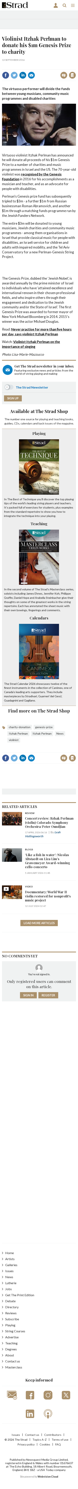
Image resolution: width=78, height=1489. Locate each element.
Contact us (12, 1361)
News (60, 733)
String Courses (15, 1331)
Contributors (52, 1434)
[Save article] (72, 75)
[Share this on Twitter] (14, 75)
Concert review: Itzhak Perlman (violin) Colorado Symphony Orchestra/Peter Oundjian (49, 822)
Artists (10, 1259)
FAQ (58, 1444)
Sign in (22, 66)
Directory (12, 1307)
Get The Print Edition (19, 1295)
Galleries (11, 1265)
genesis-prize (44, 727)
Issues (9, 1271)
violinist (14, 740)
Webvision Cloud (48, 1476)
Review (30, 813)
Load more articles (39, 923)
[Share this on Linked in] (22, 75)
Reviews (11, 1313)
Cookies (45, 1444)
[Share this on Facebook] (5, 75)
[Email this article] (31, 75)
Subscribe (12, 1319)
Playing (39, 433)
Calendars (39, 617)
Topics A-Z (39, 1439)
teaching (59, 419)
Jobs (8, 1289)
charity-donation (19, 727)
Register (48, 995)
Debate (10, 1301)
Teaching (39, 523)
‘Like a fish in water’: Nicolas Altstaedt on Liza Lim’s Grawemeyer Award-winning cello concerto (47, 861)
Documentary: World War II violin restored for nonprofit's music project (48, 896)
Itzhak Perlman (18, 733)
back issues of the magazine (55, 423)
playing (43, 419)
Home (9, 1253)
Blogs (29, 849)
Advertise (12, 1337)
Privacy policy (26, 1444)
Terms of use (60, 1439)
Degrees (11, 1349)
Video (29, 886)
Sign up (13, 398)
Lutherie (10, 1283)
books (69, 419)
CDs (16, 423)
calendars (27, 423)
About (9, 1355)
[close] (75, 66)
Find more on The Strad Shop (39, 710)
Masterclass (13, 1367)
